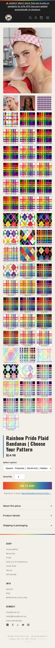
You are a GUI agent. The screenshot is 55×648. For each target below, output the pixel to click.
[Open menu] (47, 17)
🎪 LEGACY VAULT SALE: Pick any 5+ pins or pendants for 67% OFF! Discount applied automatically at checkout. (27, 6)
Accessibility (12, 549)
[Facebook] (12, 624)
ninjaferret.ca (12, 612)
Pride (8, 557)
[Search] (30, 17)
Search (9, 589)
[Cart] (41, 17)
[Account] (35, 17)
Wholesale (11, 574)
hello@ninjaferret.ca (16, 616)
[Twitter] (23, 624)
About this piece (27, 506)
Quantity (7, 476)
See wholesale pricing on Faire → (36, 493)
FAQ (8, 593)
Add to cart (27, 485)
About (9, 570)
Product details (27, 515)
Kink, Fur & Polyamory (17, 562)
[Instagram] (7, 624)
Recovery (10, 553)
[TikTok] (17, 624)
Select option (10, 462)
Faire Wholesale (14, 620)
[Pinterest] (28, 624)
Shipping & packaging (27, 525)
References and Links (16, 597)
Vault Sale (11, 566)
